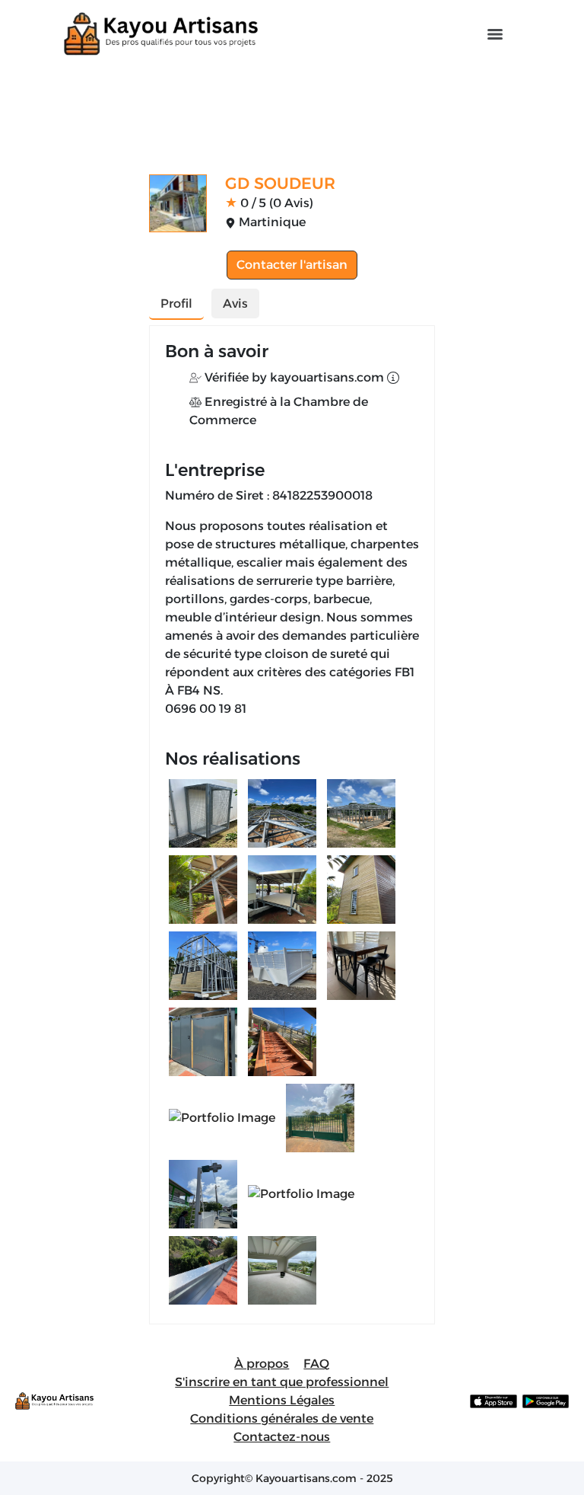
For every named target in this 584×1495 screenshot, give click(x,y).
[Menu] (495, 34)
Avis (235, 303)
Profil (176, 303)
